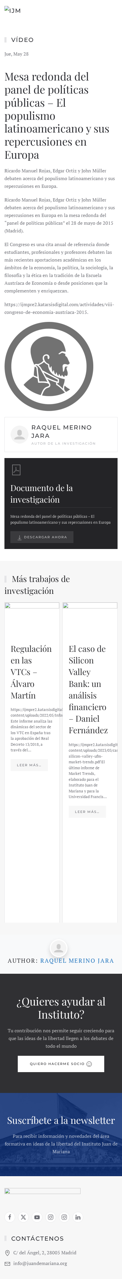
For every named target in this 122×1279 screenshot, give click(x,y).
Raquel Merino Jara (77, 961)
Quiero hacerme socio (57, 1064)
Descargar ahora (45, 537)
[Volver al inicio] (29, 12)
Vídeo (22, 39)
